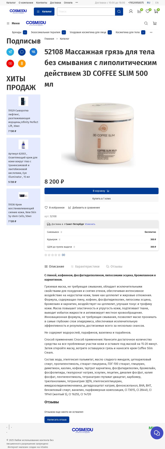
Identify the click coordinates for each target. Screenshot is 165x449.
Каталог (11, 2)
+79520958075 (136, 2)
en (157, 2)
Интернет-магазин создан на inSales (28, 447)
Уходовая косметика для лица (88, 32)
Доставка (55, 2)
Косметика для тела (128, 32)
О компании (26, 2)
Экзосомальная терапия (45, 32)
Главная (49, 38)
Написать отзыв (57, 419)
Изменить (90, 224)
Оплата (68, 2)
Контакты (41, 2)
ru (148, 2)
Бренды (16, 32)
